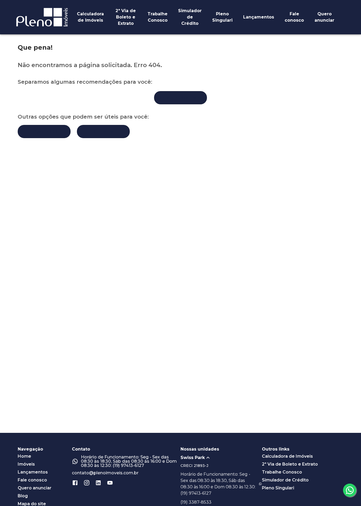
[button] (221, 457)
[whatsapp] (349, 490)
